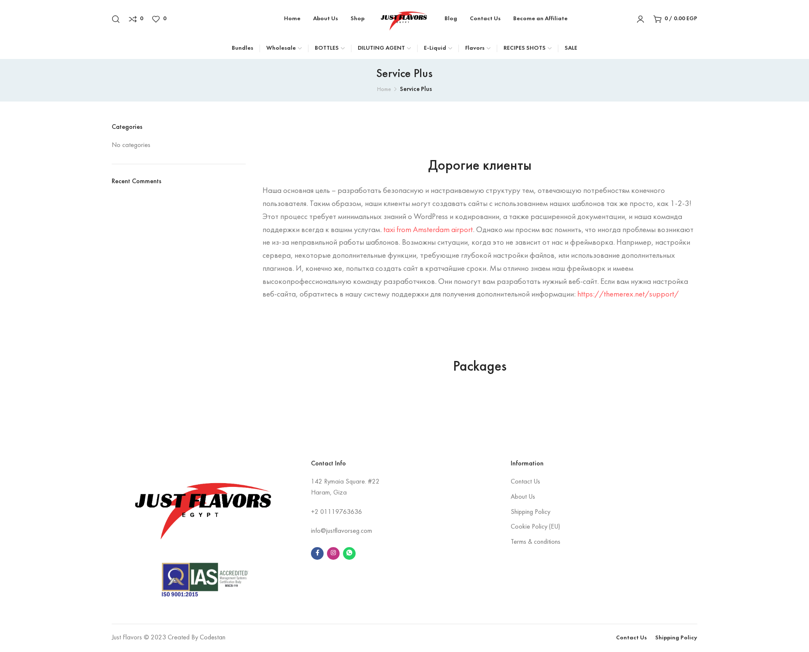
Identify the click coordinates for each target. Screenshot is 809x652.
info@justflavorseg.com (341, 531)
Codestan (212, 637)
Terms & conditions (535, 542)
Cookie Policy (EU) (535, 527)
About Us (523, 497)
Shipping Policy (530, 512)
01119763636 (341, 512)
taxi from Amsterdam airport (428, 230)
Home (384, 89)
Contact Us (525, 481)
